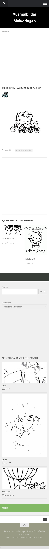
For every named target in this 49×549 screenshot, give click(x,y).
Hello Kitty (7, 31)
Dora (4, 460)
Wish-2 (6, 389)
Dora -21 (6, 463)
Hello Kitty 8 (29, 259)
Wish (4, 386)
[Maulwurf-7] (24, 478)
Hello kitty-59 (8, 238)
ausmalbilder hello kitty (24, 150)
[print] (5, 97)
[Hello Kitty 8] (35, 240)
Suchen (5, 287)
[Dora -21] (24, 425)
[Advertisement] (24, 59)
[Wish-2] (24, 372)
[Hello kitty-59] (13, 230)
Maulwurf (7, 492)
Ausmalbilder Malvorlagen (24, 18)
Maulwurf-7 (8, 495)
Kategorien (6, 303)
